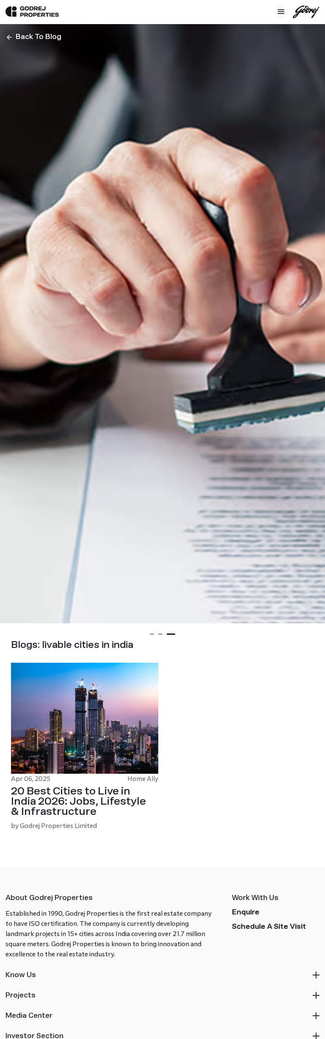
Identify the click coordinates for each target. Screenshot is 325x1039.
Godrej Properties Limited (58, 825)
